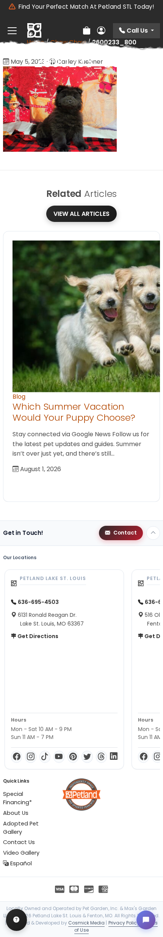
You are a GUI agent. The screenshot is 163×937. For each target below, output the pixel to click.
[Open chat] (145, 919)
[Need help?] (16, 920)
